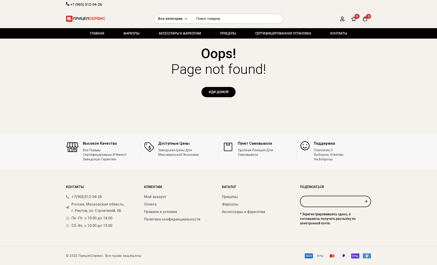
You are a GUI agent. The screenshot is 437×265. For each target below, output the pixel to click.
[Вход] (342, 18)
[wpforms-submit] (366, 201)
